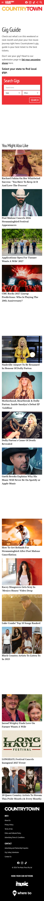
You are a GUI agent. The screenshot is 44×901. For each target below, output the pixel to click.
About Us (7, 820)
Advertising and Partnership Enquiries (16, 848)
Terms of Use (9, 829)
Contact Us (8, 856)
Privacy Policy (9, 825)
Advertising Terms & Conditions (15, 837)
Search (35, 100)
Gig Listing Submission (12, 852)
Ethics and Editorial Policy (13, 833)
